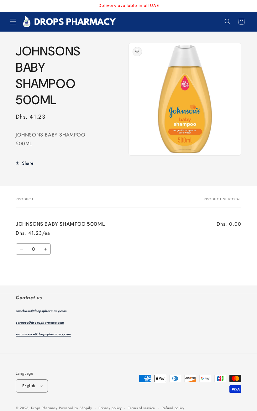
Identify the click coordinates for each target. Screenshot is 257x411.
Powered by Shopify (75, 407)
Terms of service (141, 407)
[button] (13, 21)
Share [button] (28, 163)
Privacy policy (110, 407)
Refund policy (173, 407)
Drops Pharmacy (44, 407)
